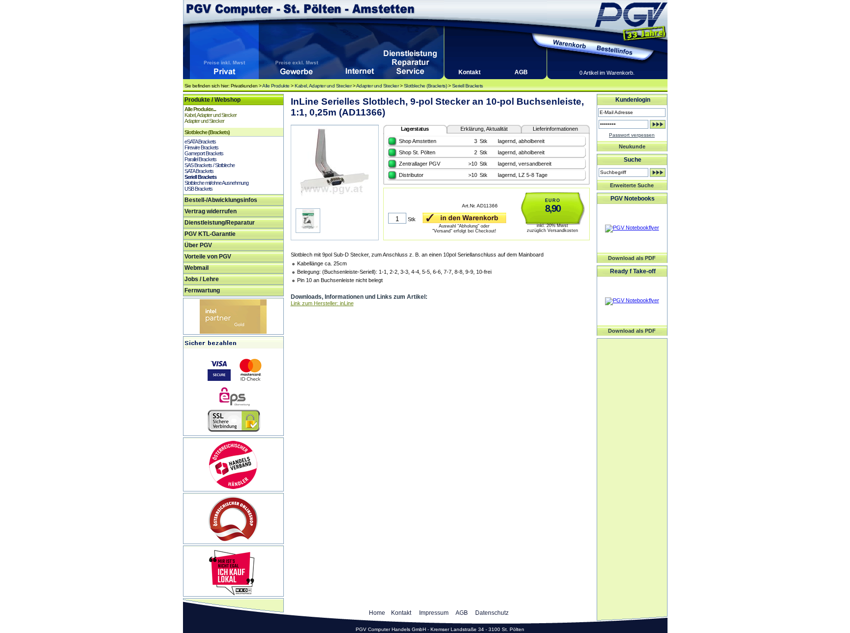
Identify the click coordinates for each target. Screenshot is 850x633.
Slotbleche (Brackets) (425, 85)
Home (377, 612)
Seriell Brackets (467, 85)
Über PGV (198, 245)
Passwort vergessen (632, 135)
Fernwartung (202, 290)
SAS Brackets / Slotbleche (209, 165)
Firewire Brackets (201, 147)
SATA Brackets (198, 171)
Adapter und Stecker (377, 85)
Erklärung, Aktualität (484, 129)
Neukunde (632, 146)
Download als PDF (632, 258)
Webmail (196, 267)
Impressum (434, 612)
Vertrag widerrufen (210, 211)
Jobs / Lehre (201, 279)
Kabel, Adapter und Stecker (323, 85)
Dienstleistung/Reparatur (219, 222)
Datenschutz (492, 612)
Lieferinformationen (555, 129)
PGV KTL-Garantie (210, 233)
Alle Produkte (276, 85)
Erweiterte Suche (632, 185)
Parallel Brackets (200, 159)
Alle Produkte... (200, 109)
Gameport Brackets (203, 153)
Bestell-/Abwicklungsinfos (220, 200)
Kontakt (469, 72)
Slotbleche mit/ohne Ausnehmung (216, 183)
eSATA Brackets (200, 141)
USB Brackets (198, 189)
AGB (521, 72)
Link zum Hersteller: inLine (322, 303)
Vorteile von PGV (207, 256)
